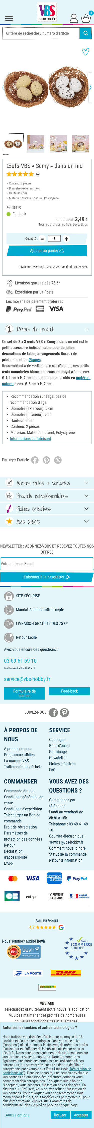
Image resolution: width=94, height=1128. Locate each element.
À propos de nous (18, 748)
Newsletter (58, 757)
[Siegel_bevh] (24, 951)
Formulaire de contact (24, 693)
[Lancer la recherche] (85, 33)
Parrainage (58, 751)
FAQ (52, 769)
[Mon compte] (74, 18)
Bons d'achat (59, 745)
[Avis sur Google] (47, 924)
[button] (7, 87)
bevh (41, 941)
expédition (80, 224)
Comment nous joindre (67, 848)
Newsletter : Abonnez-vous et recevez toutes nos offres (47, 549)
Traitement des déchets (23, 766)
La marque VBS (16, 760)
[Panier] (86, 18)
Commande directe (19, 791)
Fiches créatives (62, 763)
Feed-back (69, 691)
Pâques (35, 359)
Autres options (17, 1115)
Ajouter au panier (44, 250)
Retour (9, 845)
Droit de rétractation (20, 827)
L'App (8, 863)
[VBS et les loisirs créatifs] (47, 12)
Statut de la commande (68, 854)
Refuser (60, 1115)
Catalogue (57, 739)
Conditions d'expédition (23, 809)
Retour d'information (65, 860)
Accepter (81, 1115)
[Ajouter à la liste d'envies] (85, 51)
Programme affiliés (19, 754)
